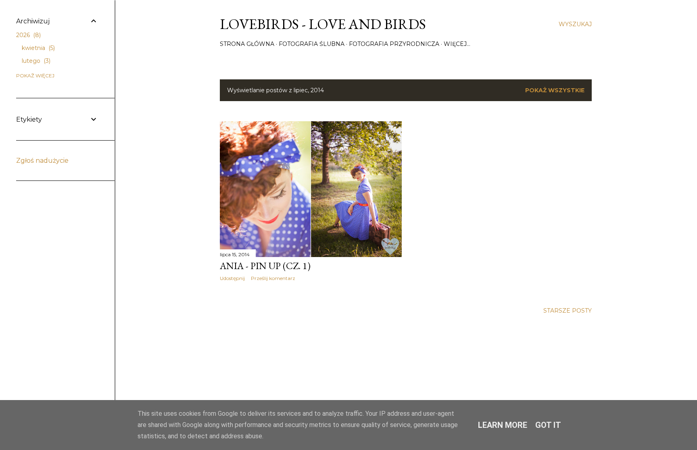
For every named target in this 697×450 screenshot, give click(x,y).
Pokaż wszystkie (554, 90)
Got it (548, 425)
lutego (35, 60)
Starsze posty (567, 310)
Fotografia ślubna (311, 44)
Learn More (502, 425)
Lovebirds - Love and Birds (323, 24)
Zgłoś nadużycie (42, 160)
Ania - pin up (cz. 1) (265, 265)
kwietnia (37, 48)
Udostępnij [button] (232, 278)
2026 (27, 35)
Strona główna (247, 44)
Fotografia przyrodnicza (394, 44)
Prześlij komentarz (273, 278)
